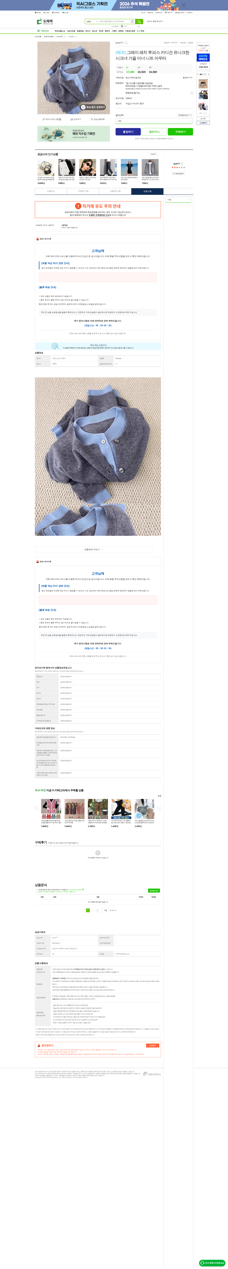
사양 (119, 121)
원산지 (38, 358)
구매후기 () (83, 191)
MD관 (101, 31)
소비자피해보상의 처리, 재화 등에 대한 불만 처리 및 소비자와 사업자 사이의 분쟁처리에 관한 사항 (46, 764)
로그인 (143, 12)
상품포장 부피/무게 (105, 364)
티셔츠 (71, 36)
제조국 (38, 699)
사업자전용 (71, 31)
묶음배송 (80, 31)
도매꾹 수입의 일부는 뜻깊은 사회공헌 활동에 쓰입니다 (154, 139)
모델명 (101, 358)
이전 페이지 (204, 113)
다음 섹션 (208, 74)
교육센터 (57, 12)
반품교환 (147, 191)
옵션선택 (120, 115)
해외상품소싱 (60, 31)
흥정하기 (186, 78)
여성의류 (59, 36)
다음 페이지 (206, 113)
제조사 (38, 364)
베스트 (94, 31)
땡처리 (107, 31)
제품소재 (39, 676)
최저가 (88, 31)
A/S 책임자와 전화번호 (43, 721)
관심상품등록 (99, 119)
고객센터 (189, 12)
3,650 (190, 43)
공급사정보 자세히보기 (181, 163)
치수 (37, 687)
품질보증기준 (40, 715)
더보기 (153, 154)
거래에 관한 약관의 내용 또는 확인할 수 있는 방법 (46, 774)
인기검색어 (115, 26)
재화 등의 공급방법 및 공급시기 (46, 737)
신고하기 (152, 1045)
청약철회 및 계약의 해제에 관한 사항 (46, 744)
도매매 (38, 12)
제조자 (38, 693)
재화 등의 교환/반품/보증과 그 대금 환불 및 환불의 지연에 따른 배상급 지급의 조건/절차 (46, 753)
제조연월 (39, 710)
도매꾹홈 (38, 36)
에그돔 (66, 12)
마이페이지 (158, 12)
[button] (159, 808)
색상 (37, 682)
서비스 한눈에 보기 (155, 21)
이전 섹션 (198, 74)
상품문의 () (115, 191)
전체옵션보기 (183, 115)
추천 (140, 31)
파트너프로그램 (51, 119)
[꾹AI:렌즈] (132, 21)
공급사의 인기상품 (47, 154)
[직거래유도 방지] (98, 209)
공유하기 (204, 123)
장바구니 (170, 12)
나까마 (47, 12)
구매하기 (180, 131)
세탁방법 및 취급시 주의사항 (45, 704)
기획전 (114, 31)
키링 (125, 26)
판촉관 (121, 31)
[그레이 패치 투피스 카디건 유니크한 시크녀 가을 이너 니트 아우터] (73, 78)
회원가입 (150, 12)
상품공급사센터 (180, 12)
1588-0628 (203, 67)
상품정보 (51, 191)
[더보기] (205, 74)
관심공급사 (179, 173)
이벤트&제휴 (130, 31)
